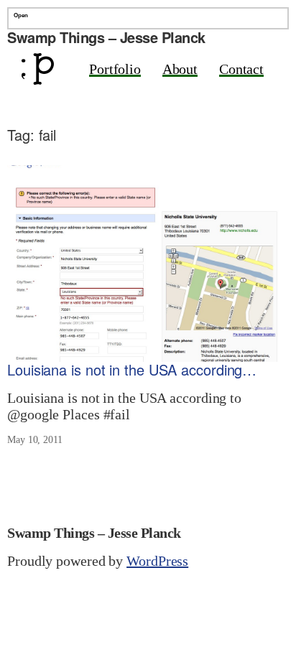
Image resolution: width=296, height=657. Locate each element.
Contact (241, 69)
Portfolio (115, 69)
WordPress (157, 561)
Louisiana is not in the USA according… (131, 370)
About (180, 69)
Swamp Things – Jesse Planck (106, 37)
